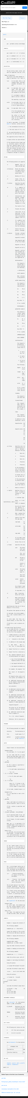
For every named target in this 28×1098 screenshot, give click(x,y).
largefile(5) (12, 900)
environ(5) (12, 1002)
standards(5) (15, 1064)
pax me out (4, 1085)
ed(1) (18, 1063)
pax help (4, 1078)
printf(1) (22, 1063)
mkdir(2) (9, 123)
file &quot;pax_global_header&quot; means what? (13, 1081)
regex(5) (9, 1064)
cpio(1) (14, 1063)
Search (24, 7)
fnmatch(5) (21, 738)
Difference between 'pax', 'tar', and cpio (11, 1092)
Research (22, 18)
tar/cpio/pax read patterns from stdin (10, 1089)
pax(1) (4, 34)
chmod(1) (9, 1063)
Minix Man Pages (7, 18)
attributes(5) (12, 1042)
